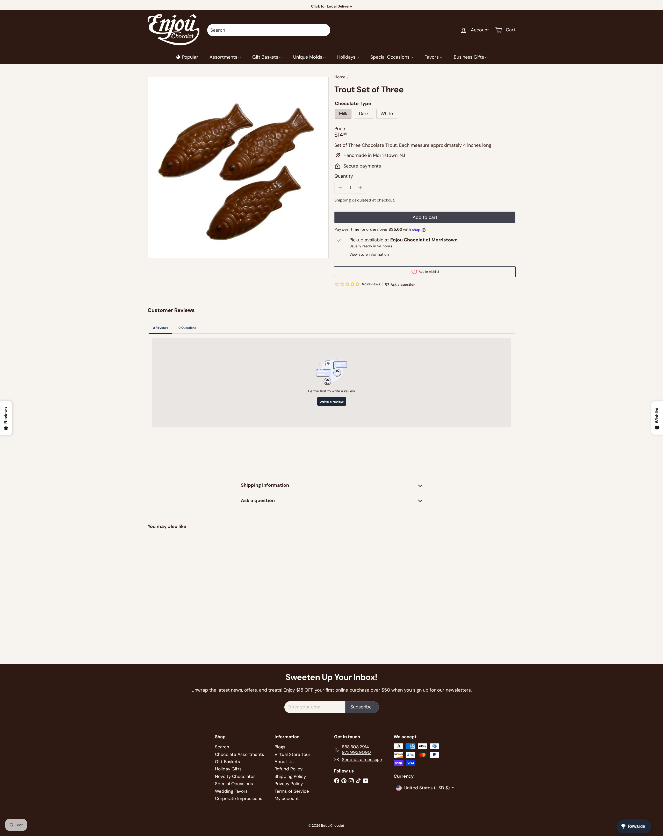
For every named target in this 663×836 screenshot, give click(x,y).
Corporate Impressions (238, 798)
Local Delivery (339, 6)
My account (287, 798)
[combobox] (268, 30)
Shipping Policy (290, 776)
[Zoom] (238, 167)
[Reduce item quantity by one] (340, 188)
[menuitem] (187, 57)
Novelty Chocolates (235, 776)
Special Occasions (234, 783)
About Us (284, 761)
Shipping (342, 200)
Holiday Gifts (228, 769)
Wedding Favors (231, 791)
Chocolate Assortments (239, 754)
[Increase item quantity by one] (360, 188)
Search (222, 747)
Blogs (280, 747)
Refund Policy (288, 769)
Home (339, 76)
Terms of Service (292, 791)
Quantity (343, 176)
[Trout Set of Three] (176, 577)
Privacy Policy (289, 783)
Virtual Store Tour (292, 754)
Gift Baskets (227, 761)
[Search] (324, 30)
